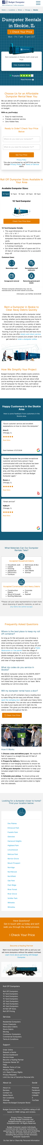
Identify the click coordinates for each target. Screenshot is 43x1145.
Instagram (36, 1093)
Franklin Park (13, 832)
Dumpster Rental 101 (11, 1062)
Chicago (27, 10)
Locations (11, 10)
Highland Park (13, 845)
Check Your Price (22, 31)
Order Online (8, 1050)
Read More (6, 440)
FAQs (5, 1065)
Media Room (8, 1095)
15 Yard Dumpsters (10, 999)
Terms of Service (32, 164)
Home (4, 10)
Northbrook (12, 872)
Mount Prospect (14, 863)
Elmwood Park (13, 828)
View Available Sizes (21, 65)
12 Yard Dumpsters (10, 996)
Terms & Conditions (10, 1039)
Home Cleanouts (9, 1024)
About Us (6, 1088)
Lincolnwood (13, 850)
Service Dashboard (10, 1055)
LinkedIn (35, 1095)
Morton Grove (13, 859)
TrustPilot (26, 1109)
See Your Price (21, 155)
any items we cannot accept (21, 607)
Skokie (35, 10)
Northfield (12, 876)
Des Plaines (12, 823)
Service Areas (8, 1057)
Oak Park (11, 881)
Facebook (36, 1090)
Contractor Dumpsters (12, 1034)
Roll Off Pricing (9, 1011)
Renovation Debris (10, 1027)
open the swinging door (10, 700)
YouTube (35, 1100)
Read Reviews (26, 79)
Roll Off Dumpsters (10, 991)
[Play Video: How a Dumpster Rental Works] (21, 735)
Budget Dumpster (23, 1119)
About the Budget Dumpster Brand (16, 1103)
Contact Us (7, 1093)
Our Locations (8, 1098)
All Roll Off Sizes (9, 1009)
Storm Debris (8, 1029)
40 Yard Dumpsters (10, 1006)
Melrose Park (13, 854)
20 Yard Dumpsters (10, 1001)
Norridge (11, 867)
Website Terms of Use (11, 1067)
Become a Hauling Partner (13, 1060)
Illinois (20, 10)
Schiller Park (12, 898)
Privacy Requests (9, 1075)
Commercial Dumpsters (12, 1037)
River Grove (12, 894)
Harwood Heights (15, 841)
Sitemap (6, 1100)
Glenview (11, 837)
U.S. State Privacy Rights (12, 1072)
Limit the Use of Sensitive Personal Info (18, 1077)
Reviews (6, 1090)
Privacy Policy (21, 160)
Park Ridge (12, 885)
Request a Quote (9, 1052)
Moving (6, 1032)
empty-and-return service (30, 334)
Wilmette (11, 903)
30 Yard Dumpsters (10, 1004)
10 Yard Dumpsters (10, 994)
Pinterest (35, 1088)
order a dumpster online (27, 339)
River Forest (12, 889)
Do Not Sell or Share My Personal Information (21, 1140)
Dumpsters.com (13, 1123)
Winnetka (11, 907)
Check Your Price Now (21, 221)
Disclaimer (28, 1117)
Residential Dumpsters (12, 1022)
